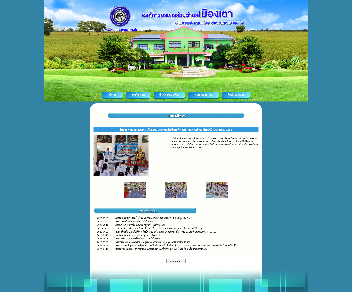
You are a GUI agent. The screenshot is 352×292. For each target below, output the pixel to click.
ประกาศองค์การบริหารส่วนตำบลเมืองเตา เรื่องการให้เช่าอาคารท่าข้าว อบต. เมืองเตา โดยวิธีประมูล (159, 228)
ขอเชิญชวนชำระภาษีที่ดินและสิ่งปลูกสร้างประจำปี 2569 (140, 224)
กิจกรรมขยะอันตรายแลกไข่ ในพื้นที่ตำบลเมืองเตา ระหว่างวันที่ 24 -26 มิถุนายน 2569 (153, 217)
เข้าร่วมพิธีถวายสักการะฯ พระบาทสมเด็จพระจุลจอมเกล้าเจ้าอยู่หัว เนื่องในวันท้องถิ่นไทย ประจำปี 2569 (161, 248)
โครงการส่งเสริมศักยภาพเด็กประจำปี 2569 (134, 221)
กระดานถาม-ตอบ (203, 94)
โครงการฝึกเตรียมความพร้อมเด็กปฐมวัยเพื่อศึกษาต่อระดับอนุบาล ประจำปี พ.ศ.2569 (152, 242)
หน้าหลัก (112, 94)
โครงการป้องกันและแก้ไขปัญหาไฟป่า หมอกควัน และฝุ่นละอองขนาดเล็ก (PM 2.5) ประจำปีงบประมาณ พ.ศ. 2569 (165, 231)
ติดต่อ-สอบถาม (236, 94)
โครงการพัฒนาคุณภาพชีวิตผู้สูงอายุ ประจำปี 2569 (137, 238)
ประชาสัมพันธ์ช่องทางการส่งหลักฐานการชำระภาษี (137, 235)
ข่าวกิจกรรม (138, 94)
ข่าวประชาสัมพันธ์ (169, 94)
